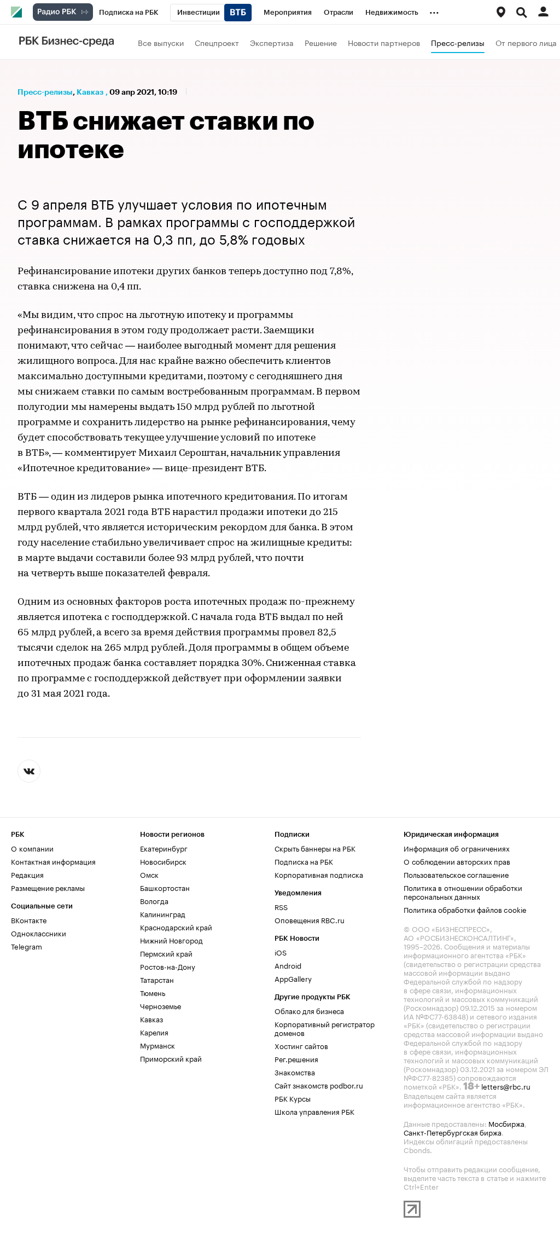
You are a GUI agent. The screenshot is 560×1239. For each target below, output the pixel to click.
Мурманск (157, 1044)
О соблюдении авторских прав (457, 860)
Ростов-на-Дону (167, 965)
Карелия (154, 1031)
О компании (32, 847)
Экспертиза (272, 42)
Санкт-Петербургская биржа (452, 1131)
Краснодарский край (176, 926)
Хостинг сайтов (301, 1045)
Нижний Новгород (171, 939)
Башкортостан (165, 887)
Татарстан (157, 979)
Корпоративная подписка (319, 874)
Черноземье (160, 1005)
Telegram (26, 945)
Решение (321, 42)
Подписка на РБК (304, 860)
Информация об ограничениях (457, 847)
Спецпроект (217, 42)
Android (288, 964)
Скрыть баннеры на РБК (315, 847)
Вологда (154, 900)
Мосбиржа (506, 1123)
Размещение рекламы (48, 887)
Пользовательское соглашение (456, 874)
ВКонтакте (28, 919)
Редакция (27, 874)
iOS (281, 951)
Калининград (162, 913)
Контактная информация (53, 860)
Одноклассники (38, 932)
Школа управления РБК (314, 1110)
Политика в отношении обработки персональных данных (463, 891)
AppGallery (293, 977)
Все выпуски (161, 42)
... (434, 10)
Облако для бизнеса (309, 1010)
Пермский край (166, 952)
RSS (281, 906)
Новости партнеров (384, 42)
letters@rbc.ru (505, 1085)
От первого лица (526, 42)
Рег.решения (296, 1058)
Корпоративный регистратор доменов (325, 1028)
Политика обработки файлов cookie (465, 909)
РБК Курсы (293, 1097)
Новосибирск (163, 860)
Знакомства (295, 1071)
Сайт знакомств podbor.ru (319, 1084)
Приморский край (171, 1057)
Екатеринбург (164, 847)
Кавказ (90, 92)
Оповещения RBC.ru (310, 919)
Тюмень (152, 992)
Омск (149, 874)
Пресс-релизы (458, 42)
